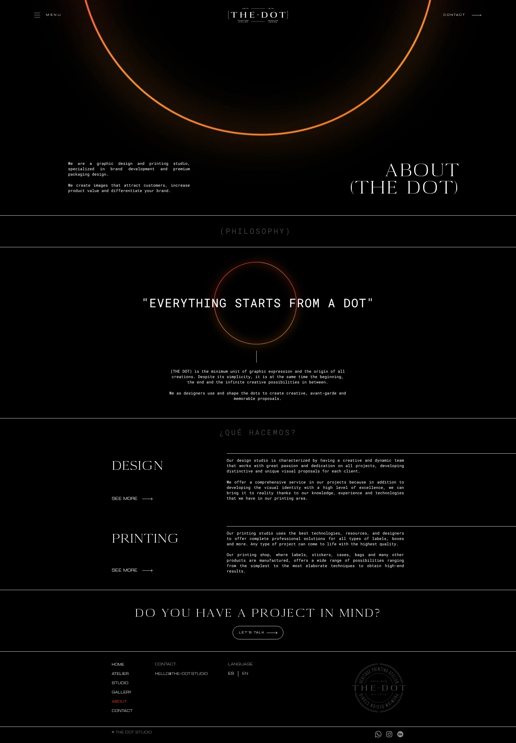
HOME (118, 665)
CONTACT (122, 711)
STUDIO (120, 683)
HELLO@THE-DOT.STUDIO (181, 674)
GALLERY (121, 692)
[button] (51, 15)
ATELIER (120, 674)
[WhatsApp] (378, 734)
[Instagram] (389, 734)
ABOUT (119, 702)
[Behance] (400, 734)
